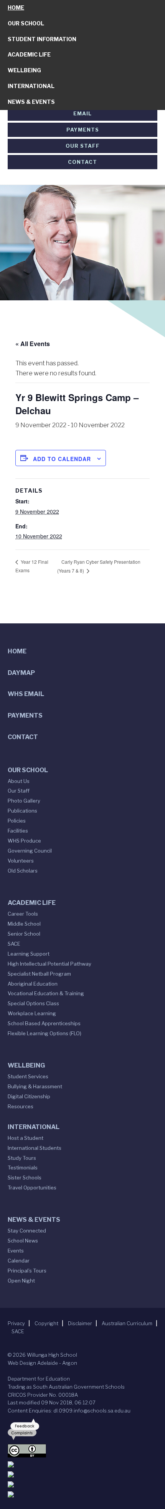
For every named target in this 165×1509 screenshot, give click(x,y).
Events (16, 1251)
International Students (34, 1148)
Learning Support (29, 954)
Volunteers (21, 861)
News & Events (31, 101)
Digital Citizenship (29, 1096)
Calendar (19, 1261)
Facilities (18, 831)
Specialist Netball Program (39, 974)
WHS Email (26, 694)
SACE (14, 944)
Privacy (16, 1323)
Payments (82, 130)
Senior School (24, 934)
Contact (82, 162)
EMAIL (82, 113)
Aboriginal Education (33, 984)
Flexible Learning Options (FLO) (44, 1033)
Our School (26, 23)
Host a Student (25, 1138)
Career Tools (23, 914)
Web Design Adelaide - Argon (42, 1363)
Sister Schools (24, 1177)
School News (23, 1241)
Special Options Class (33, 1003)
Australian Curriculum (127, 1323)
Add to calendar (62, 459)
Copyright (46, 1323)
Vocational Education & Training (46, 993)
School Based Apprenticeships (44, 1023)
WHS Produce (24, 841)
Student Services (28, 1076)
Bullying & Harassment (35, 1086)
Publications (22, 811)
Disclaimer (80, 1323)
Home (16, 7)
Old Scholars (23, 871)
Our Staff (83, 146)
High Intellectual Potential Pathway (49, 964)
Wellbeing (24, 70)
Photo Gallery (24, 801)
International (31, 86)
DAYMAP (21, 672)
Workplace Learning (32, 1013)
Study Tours (22, 1158)
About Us (19, 781)
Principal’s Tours (27, 1270)
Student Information (42, 39)
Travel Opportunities (32, 1187)
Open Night (21, 1280)
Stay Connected (27, 1231)
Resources (20, 1106)
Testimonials (23, 1167)
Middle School (24, 924)
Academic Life (29, 54)
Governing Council (30, 851)
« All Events (32, 343)
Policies (17, 821)
